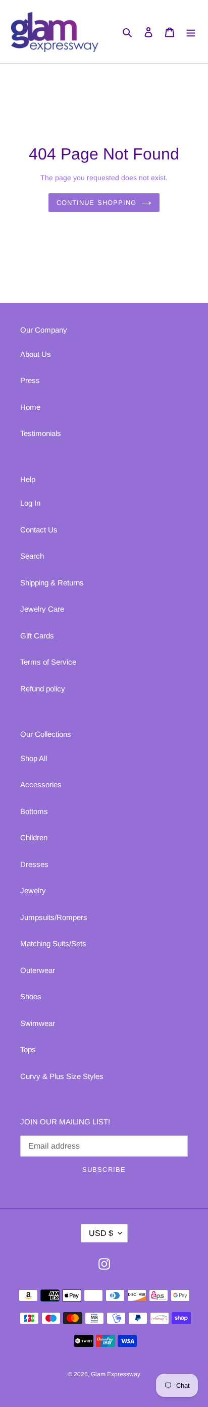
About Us (35, 354)
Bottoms (34, 811)
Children (33, 837)
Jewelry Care (42, 609)
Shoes (30, 996)
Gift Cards (37, 635)
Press (30, 380)
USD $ (101, 1233)
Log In (30, 503)
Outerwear (37, 970)
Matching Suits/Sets (53, 943)
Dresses (34, 864)
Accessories (41, 784)
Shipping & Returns (52, 582)
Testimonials (40, 433)
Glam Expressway (115, 1374)
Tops (28, 1049)
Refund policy (42, 688)
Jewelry (33, 890)
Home (30, 407)
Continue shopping (96, 202)
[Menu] (190, 31)
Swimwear (37, 1023)
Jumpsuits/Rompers (53, 917)
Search (32, 556)
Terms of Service (48, 662)
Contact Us (39, 529)
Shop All (33, 758)
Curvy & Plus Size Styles (61, 1076)
